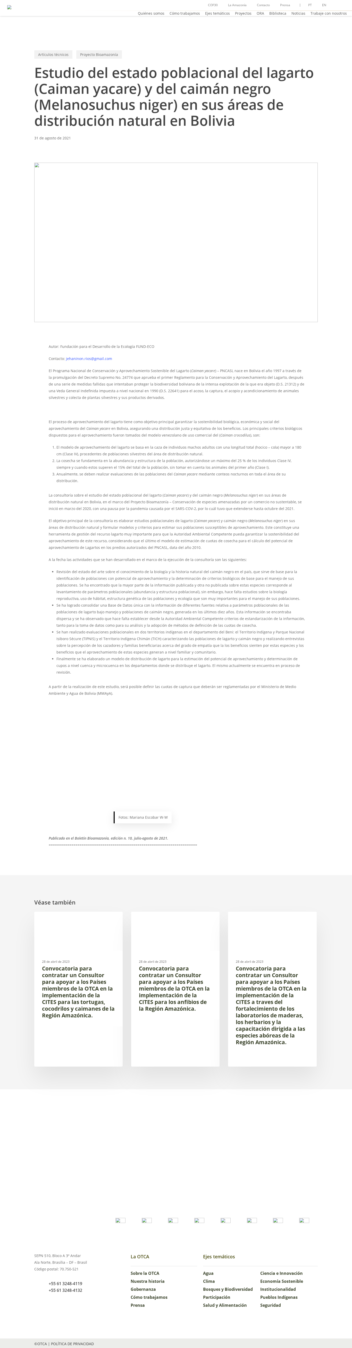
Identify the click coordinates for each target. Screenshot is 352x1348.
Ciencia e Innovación (281, 1273)
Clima (209, 1281)
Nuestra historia (148, 1281)
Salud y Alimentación (225, 1305)
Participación (216, 1297)
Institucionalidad (278, 1289)
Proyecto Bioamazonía (99, 54)
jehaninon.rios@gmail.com (89, 358)
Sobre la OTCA (145, 1273)
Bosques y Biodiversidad (228, 1289)
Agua (208, 1273)
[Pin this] (32, 396)
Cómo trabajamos (149, 1297)
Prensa (138, 1305)
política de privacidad (72, 1343)
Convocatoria (55, 920)
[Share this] (32, 349)
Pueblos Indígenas (279, 1297)
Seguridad (270, 1305)
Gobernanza (143, 1289)
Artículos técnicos (53, 54)
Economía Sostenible (281, 1281)
